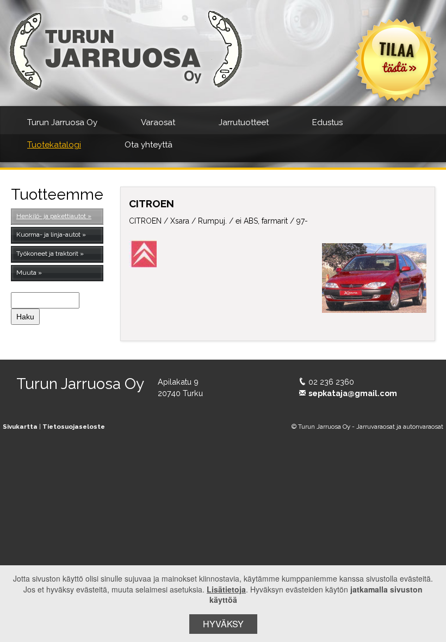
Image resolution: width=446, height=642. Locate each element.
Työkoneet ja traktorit (47, 253)
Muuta (26, 272)
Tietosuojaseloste (73, 426)
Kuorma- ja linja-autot (48, 234)
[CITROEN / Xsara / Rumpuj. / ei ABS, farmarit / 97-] (374, 278)
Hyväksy (223, 624)
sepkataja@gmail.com (352, 393)
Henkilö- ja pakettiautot (51, 216)
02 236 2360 (331, 381)
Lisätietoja (226, 589)
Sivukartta (20, 426)
